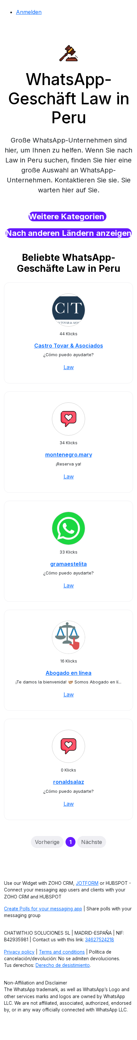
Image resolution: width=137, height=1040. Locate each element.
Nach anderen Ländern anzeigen (69, 233)
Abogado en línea (68, 673)
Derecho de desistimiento (63, 965)
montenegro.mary (68, 454)
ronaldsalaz (68, 782)
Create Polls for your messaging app (43, 908)
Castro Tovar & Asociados (68, 345)
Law (69, 367)
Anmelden (29, 12)
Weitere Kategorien (67, 216)
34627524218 (99, 939)
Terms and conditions (62, 952)
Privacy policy (19, 952)
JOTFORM (87, 883)
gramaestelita (68, 564)
